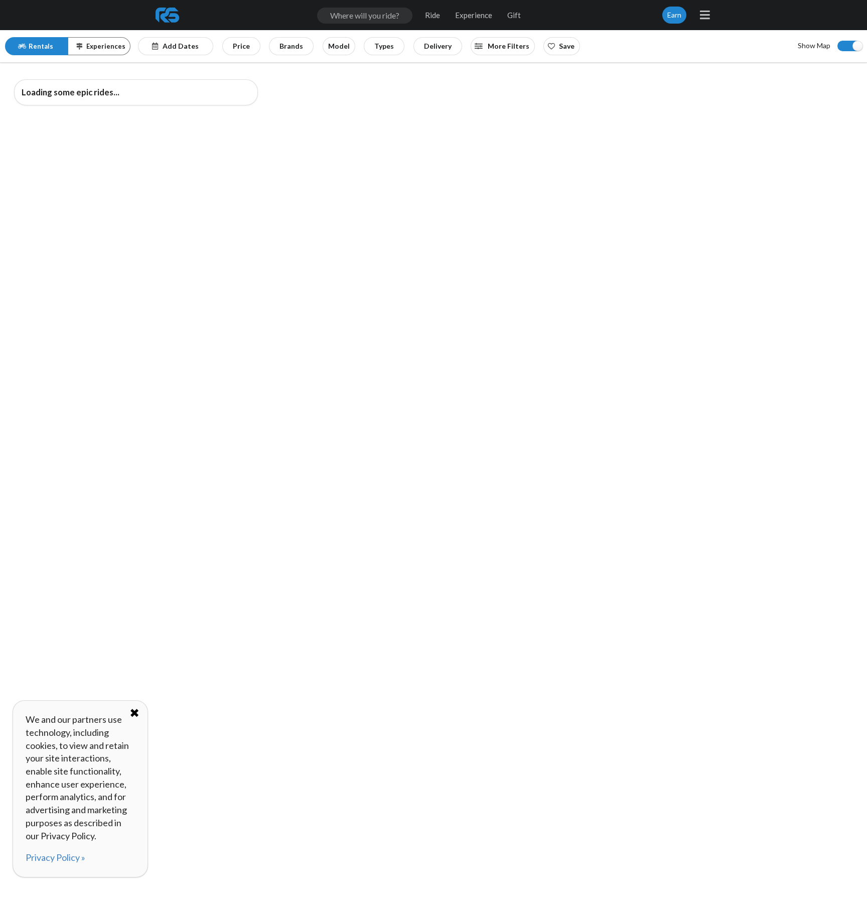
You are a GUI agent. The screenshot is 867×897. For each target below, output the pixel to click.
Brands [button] (291, 46)
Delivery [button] (438, 46)
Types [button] (384, 46)
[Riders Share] (168, 15)
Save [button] (566, 46)
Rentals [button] (41, 46)
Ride (432, 15)
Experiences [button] (105, 46)
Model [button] (339, 46)
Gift (514, 15)
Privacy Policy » (55, 857)
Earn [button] (674, 15)
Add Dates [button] (181, 46)
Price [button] (241, 46)
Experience (473, 15)
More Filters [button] (507, 46)
